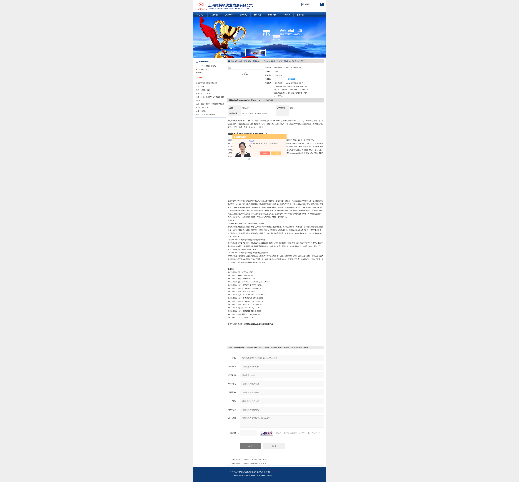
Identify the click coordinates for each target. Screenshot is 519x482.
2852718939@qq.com (208, 115)
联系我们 (301, 15)
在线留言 (286, 15)
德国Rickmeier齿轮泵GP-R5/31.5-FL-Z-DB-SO (252, 459)
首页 (240, 61)
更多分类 (199, 72)
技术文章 (258, 15)
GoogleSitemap (238, 475)
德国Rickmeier (204, 62)
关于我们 (215, 15)
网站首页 (200, 15)
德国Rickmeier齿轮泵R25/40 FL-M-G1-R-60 (251, 463)
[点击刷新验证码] (266, 433)
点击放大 (245, 74)
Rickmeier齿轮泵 (203, 69)
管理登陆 (247, 475)
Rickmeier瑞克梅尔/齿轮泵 (206, 66)
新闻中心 (243, 15)
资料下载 (272, 15)
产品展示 (229, 15)
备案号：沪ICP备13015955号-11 (262, 475)
